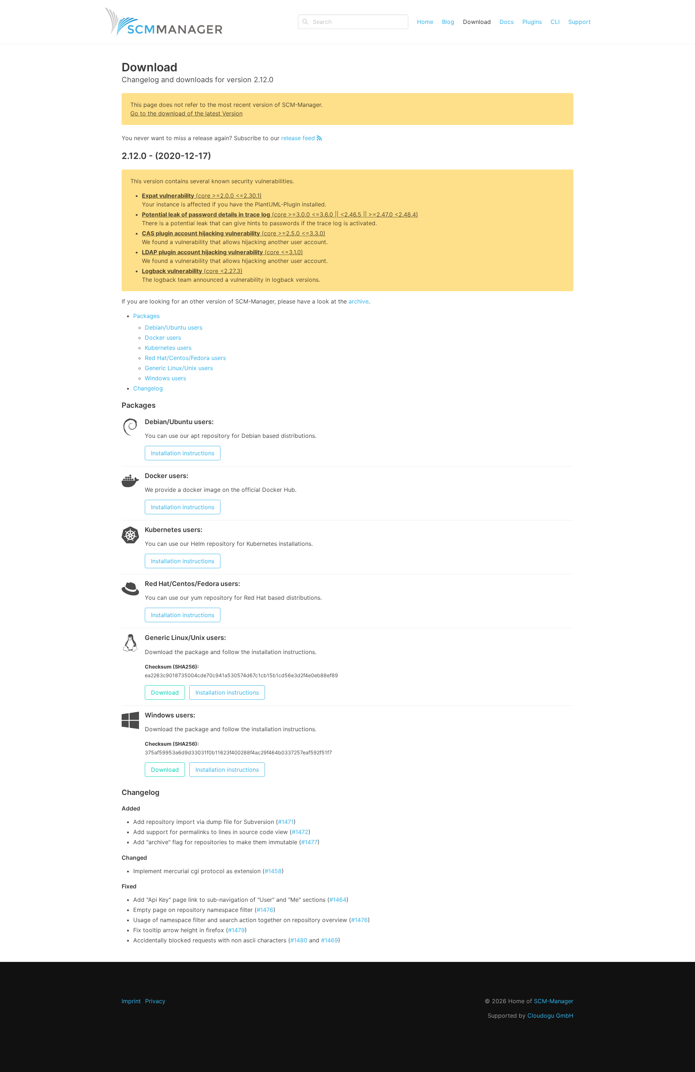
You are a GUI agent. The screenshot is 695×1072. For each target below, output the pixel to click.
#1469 (329, 940)
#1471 (286, 821)
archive (358, 301)
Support (579, 21)
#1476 (265, 909)
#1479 (236, 930)
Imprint (131, 1001)
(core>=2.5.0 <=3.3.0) (233, 233)
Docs (507, 21)
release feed (299, 138)
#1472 (300, 832)
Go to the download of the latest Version (186, 113)
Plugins (532, 21)
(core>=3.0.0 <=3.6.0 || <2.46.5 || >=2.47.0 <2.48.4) (280, 214)
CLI (555, 21)
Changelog (148, 388)
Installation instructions (182, 453)
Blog (448, 21)
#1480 (298, 940)
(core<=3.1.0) (222, 252)
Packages (146, 315)
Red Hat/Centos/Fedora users (185, 357)
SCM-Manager (553, 1001)
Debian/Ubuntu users (173, 327)
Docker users (163, 337)
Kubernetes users (168, 347)
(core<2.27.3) (192, 271)
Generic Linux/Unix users (179, 368)
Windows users (165, 378)
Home (425, 21)
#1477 (309, 842)
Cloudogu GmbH (550, 1015)
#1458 (273, 871)
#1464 (337, 899)
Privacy (155, 1001)
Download (477, 21)
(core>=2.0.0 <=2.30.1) (202, 195)
